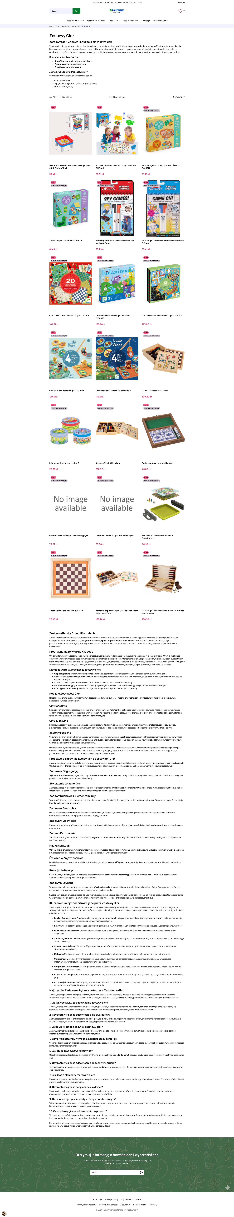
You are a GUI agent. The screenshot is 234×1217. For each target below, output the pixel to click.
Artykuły (153, 1204)
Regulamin (125, 1204)
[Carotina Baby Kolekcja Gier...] (88, 485)
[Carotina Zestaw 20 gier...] (134, 485)
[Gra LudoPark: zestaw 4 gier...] (88, 340)
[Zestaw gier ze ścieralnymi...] (134, 190)
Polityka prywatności (108, 1204)
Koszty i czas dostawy (86, 1204)
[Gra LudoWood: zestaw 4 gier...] (134, 340)
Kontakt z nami (139, 1204)
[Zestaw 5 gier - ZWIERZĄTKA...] (180, 115)
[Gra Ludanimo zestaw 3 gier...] (134, 265)
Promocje (97, 1199)
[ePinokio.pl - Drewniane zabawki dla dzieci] (117, 11)
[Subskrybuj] (141, 1172)
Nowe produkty (111, 1199)
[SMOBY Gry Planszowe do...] (180, 485)
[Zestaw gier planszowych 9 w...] (134, 560)
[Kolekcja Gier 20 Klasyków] (134, 412)
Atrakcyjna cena (160, 20)
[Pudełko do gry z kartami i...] (180, 412)
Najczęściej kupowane (131, 1199)
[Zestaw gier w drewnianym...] (88, 560)
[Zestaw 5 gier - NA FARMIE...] (88, 190)
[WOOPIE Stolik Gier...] (88, 115)
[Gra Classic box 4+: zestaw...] (180, 265)
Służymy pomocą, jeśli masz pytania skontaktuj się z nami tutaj (117, 2)
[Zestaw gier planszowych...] (180, 560)
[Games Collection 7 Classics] (180, 340)
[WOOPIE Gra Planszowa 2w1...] (134, 115)
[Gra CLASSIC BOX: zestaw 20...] (88, 265)
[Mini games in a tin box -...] (88, 412)
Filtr (54, 97)
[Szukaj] (76, 11)
